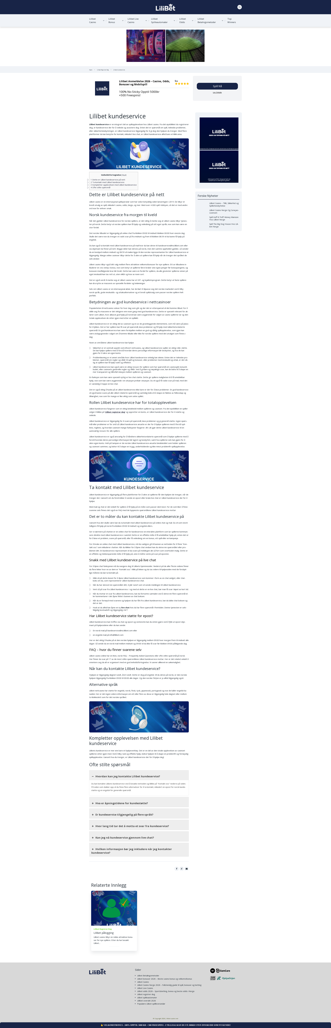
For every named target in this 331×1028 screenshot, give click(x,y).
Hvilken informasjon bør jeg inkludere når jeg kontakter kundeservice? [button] (131, 850)
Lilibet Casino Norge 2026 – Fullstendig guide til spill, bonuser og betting (169, 985)
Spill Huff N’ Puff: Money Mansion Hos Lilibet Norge (223, 218)
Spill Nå (217, 86)
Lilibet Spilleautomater (159, 20)
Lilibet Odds (182, 20)
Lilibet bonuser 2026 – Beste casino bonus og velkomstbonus (164, 979)
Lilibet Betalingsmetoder (207, 20)
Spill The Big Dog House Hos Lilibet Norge (224, 225)
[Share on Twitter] (181, 869)
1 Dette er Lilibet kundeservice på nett (108, 179)
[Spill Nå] (102, 88)
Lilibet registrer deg (146, 994)
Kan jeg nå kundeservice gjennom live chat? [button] (124, 837)
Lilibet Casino (92, 20)
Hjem (90, 70)
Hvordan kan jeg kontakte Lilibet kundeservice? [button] (127, 776)
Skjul (124, 175)
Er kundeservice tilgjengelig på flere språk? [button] (124, 814)
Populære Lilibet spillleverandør (151, 1004)
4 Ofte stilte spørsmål (100, 187)
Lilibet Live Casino (133, 20)
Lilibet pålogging (104, 933)
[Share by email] (186, 869)
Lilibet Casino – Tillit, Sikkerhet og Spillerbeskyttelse (224, 204)
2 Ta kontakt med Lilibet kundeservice (107, 182)
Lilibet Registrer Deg (103, 70)
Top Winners (231, 20)
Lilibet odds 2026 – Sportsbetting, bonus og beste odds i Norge (165, 991)
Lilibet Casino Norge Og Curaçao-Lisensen (224, 211)
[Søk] (239, 7)
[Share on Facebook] (176, 869)
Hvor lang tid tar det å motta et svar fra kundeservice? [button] (132, 826)
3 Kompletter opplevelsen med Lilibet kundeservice (114, 185)
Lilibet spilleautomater (147, 997)
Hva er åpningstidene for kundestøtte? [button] (121, 803)
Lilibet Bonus (111, 20)
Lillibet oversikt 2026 (146, 1000)
